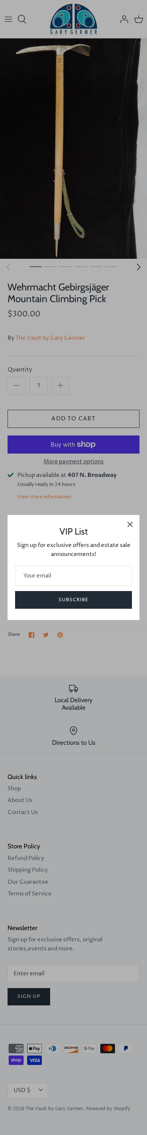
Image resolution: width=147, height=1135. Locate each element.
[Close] (130, 524)
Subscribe (73, 599)
